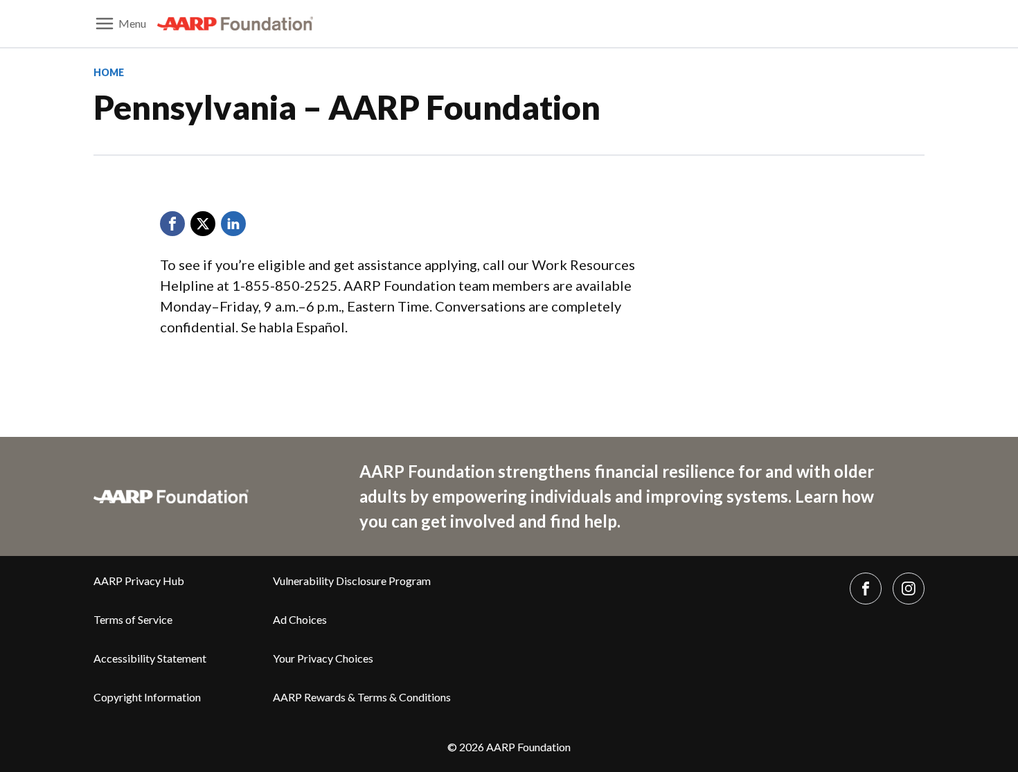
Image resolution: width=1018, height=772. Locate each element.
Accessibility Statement (149, 658)
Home (108, 72)
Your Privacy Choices (323, 658)
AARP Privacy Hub (138, 580)
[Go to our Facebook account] (866, 588)
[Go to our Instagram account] (909, 588)
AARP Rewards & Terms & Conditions (362, 696)
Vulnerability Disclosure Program (352, 580)
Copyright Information (147, 696)
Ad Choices (300, 619)
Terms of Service (132, 619)
